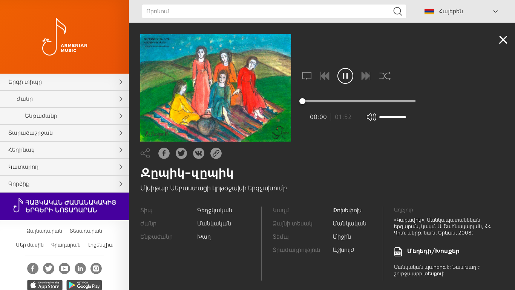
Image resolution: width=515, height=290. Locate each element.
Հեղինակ (21, 150)
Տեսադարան (86, 231)
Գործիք (18, 184)
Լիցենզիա (100, 245)
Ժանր (25, 99)
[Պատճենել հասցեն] (216, 153)
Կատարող (23, 167)
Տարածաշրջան (30, 133)
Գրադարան (66, 245)
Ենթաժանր (41, 116)
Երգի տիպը (25, 82)
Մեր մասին (30, 245)
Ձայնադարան (44, 231)
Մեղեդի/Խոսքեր (433, 251)
